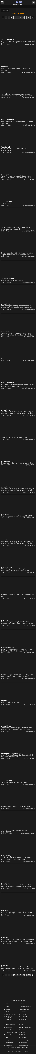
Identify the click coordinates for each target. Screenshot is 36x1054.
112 (28, 17)
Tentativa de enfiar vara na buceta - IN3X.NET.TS (14, 831)
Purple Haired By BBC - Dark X (13, 280)
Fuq (7, 1037)
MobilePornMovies (25, 1006)
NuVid (7, 1006)
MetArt (23, 1032)
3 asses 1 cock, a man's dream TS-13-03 (16, 516)
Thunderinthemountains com (13, 1032)
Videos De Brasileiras (26, 1022)
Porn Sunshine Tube (26, 1027)
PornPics (23, 1004)
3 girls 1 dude (6, 203)
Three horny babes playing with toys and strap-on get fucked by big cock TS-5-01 (16, 728)
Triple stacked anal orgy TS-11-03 (14, 782)
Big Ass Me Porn (10, 1029)
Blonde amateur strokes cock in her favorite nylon (17, 595)
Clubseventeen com (10, 1004)
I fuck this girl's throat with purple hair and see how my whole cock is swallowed (16, 569)
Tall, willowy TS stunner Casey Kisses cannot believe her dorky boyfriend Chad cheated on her (16, 95)
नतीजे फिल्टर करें (5, 10)
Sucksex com (24, 1011)
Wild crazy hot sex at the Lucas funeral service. (15, 69)
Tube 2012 (23, 1019)
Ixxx (22, 1024)
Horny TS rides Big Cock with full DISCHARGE (13, 149)
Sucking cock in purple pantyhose (14, 437)
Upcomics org (24, 1040)
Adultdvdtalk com (10, 1022)
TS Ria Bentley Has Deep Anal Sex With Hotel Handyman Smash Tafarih (16, 858)
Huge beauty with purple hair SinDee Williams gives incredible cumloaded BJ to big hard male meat (17, 622)
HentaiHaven (9, 1045)
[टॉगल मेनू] (2, 2)
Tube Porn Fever (25, 1035)
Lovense (23, 1029)
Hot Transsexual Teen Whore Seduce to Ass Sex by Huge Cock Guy (18, 385)
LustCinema (24, 1037)
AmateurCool (9, 1035)
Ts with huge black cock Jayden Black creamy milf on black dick (15, 228)
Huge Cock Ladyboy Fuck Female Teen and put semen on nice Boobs (18, 42)
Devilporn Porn (9, 1042)
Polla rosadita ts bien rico (10, 702)
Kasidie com (24, 1042)
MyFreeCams (24, 1045)
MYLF (7, 1011)
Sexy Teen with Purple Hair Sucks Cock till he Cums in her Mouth (17, 756)
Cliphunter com (25, 1009)
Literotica (23, 1014)
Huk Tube (8, 1019)
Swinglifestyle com (10, 1024)
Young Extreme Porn (11, 1040)
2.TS (3, 359)
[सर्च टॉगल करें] (33, 2)
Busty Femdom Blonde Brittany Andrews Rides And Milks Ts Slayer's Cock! (16, 650)
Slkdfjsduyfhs (9, 1017)
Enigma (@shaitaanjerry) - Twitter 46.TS (16, 806)
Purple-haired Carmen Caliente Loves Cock (17, 463)
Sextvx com (9, 1027)
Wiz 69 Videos (24, 1017)
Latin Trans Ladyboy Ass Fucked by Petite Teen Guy (17, 122)
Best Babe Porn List (11, 1014)
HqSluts (8, 1009)
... (25, 17)
